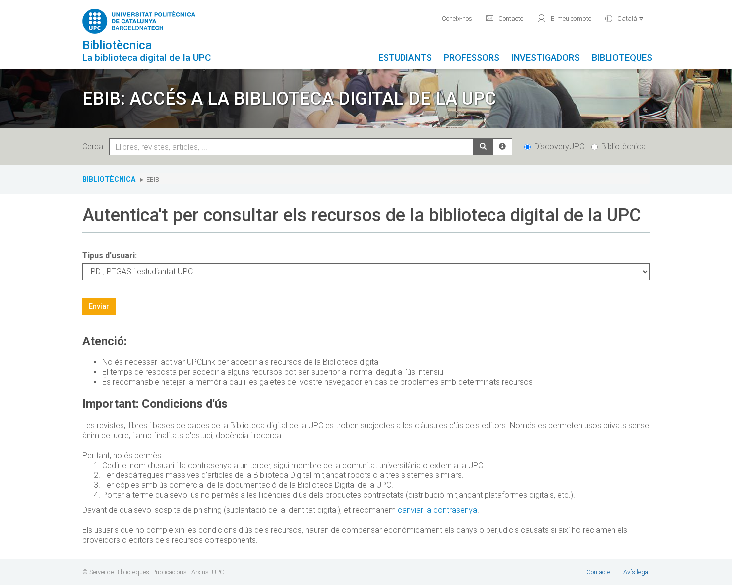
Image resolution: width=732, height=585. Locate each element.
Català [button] (624, 18)
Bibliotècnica (623, 146)
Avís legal (636, 572)
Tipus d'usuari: (109, 255)
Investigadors (545, 57)
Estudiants (405, 57)
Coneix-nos (457, 18)
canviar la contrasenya (437, 510)
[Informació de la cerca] (502, 146)
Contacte (504, 18)
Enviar (99, 306)
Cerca (94, 146)
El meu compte (564, 18)
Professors (471, 57)
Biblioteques (622, 57)
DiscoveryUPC (559, 146)
